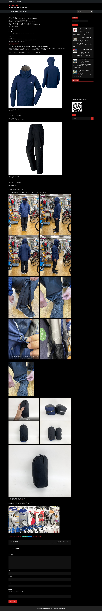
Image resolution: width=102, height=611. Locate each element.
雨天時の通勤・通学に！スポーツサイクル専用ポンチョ (16, 542)
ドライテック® (20, 48)
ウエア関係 (30, 536)
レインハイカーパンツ (12, 44)
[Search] (91, 11)
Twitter (16, 11)
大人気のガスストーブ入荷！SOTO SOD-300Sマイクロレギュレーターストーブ (59, 542)
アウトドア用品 (25, 536)
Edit (22, 499)
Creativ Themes (62, 608)
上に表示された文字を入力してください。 (16, 591)
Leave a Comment (38, 536)
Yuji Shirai (11, 536)
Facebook (12, 11)
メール (26, 11)
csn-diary (13, 5)
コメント (10, 554)
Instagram (21, 11)
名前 (9, 570)
